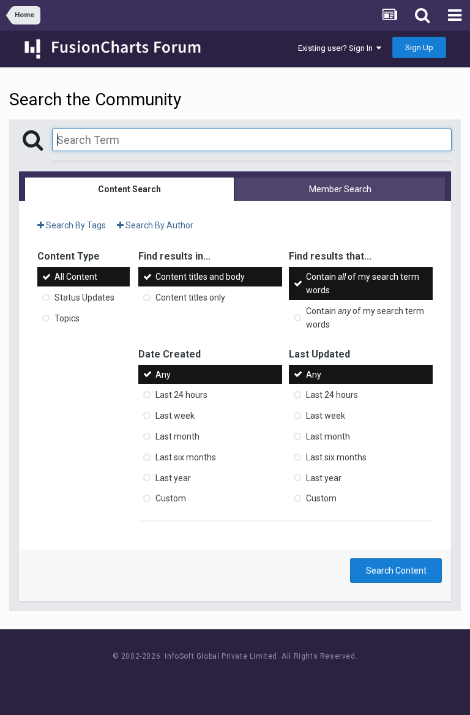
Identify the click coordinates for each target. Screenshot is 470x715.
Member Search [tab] (340, 189)
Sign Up (419, 47)
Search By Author (158, 225)
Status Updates (84, 297)
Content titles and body (200, 277)
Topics (67, 318)
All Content (75, 277)
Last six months (185, 457)
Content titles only (190, 297)
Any (163, 374)
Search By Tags (75, 225)
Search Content (396, 570)
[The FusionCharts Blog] (195, 679)
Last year (173, 477)
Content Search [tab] (129, 189)
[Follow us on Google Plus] (278, 679)
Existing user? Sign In (337, 48)
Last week (175, 416)
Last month (177, 436)
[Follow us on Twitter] (250, 679)
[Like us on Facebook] (223, 679)
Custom (170, 498)
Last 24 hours (181, 395)
